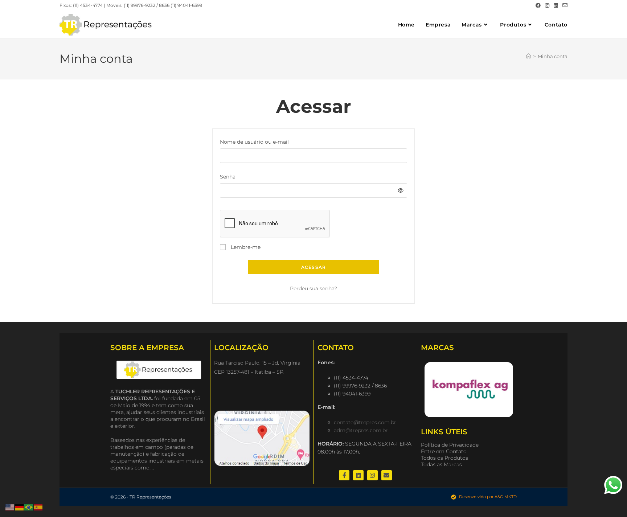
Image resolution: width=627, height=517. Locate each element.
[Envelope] (386, 475)
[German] (19, 507)
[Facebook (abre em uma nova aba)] (538, 5)
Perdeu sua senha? (313, 288)
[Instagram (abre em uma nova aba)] (547, 5)
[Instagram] (372, 475)
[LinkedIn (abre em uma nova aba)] (556, 5)
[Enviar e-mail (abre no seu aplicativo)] (563, 5)
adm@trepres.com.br (361, 430)
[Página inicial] (528, 56)
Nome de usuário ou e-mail (256, 141)
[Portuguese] (29, 507)
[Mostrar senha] (399, 190)
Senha (230, 176)
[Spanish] (38, 507)
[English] (10, 507)
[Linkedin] (358, 475)
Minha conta (552, 56)
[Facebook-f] (344, 475)
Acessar (313, 267)
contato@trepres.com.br (365, 422)
